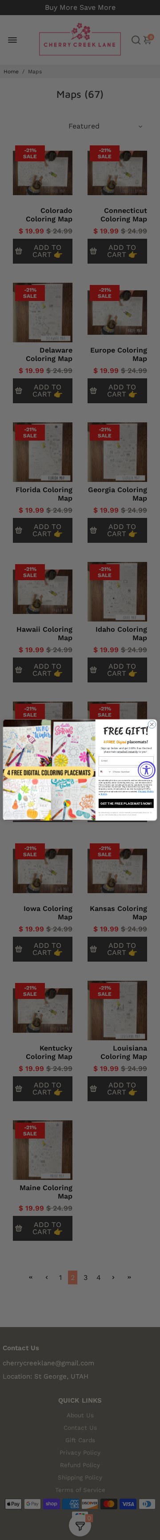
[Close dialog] (152, 724)
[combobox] (105, 771)
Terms (103, 794)
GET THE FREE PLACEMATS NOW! (126, 803)
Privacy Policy (146, 791)
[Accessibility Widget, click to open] (147, 770)
